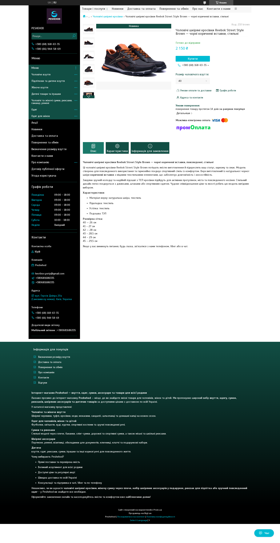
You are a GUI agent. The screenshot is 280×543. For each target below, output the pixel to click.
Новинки (117, 9)
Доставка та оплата (141, 9)
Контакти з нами (218, 9)
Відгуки (42, 382)
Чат (267, 533)
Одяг (34, 109)
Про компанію (40, 162)
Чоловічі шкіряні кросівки (108, 16)
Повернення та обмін (174, 9)
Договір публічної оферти (47, 169)
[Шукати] (73, 36)
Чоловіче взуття (40, 74)
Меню (35, 68)
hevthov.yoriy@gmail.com (49, 273)
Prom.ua (158, 509)
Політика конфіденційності (160, 516)
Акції (34, 122)
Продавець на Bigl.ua (140, 513)
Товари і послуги (93, 9)
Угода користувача (43, 175)
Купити (193, 59)
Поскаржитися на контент (131, 516)
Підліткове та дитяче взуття (48, 81)
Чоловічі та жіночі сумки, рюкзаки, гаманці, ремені (51, 102)
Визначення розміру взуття (48, 149)
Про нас (197, 9)
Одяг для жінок (40, 116)
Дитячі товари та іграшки (46, 94)
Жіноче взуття (39, 87)
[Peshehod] (54, 15)
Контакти (43, 377)
